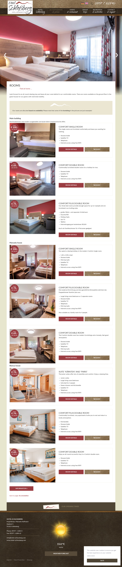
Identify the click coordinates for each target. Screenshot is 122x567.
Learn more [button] (91, 555)
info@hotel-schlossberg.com (16, 538)
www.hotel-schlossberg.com (16, 540)
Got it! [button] (102, 560)
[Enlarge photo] (61, 55)
